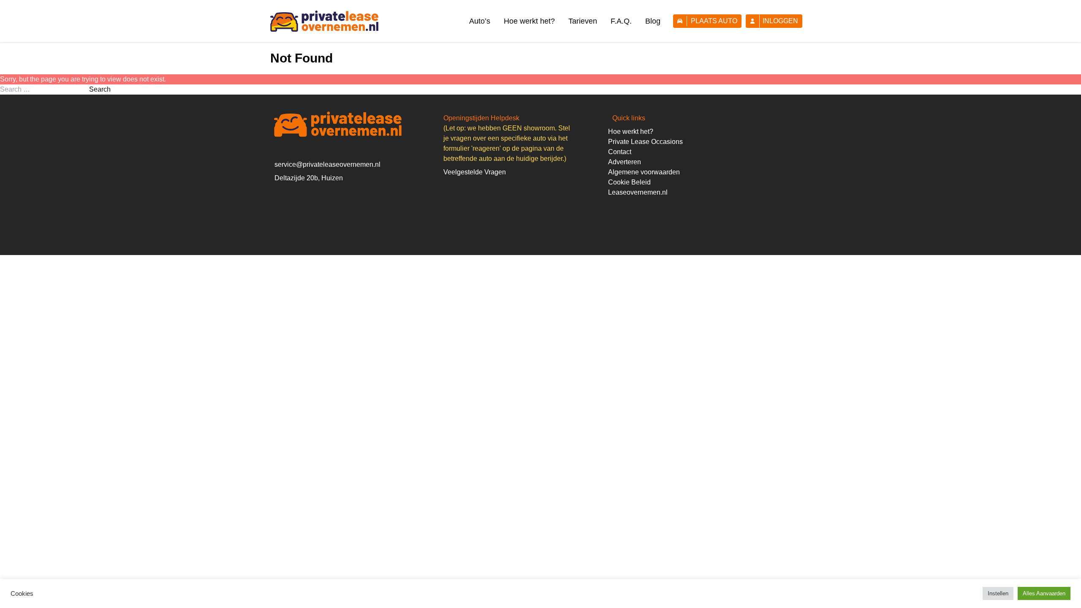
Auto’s (479, 21)
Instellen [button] (998, 593)
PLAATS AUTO (714, 20)
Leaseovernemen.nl (638, 192)
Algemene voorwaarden (644, 172)
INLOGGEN (780, 20)
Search (100, 89)
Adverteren (624, 162)
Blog (652, 21)
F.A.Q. (621, 21)
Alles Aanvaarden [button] (1044, 593)
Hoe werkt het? (529, 21)
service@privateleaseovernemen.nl (327, 164)
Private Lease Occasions (645, 141)
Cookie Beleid (629, 182)
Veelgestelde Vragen (474, 172)
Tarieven (582, 21)
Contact (619, 151)
